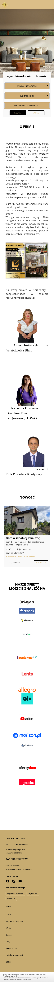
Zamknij (27, 976)
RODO (8, 962)
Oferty (8, 928)
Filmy (8, 941)
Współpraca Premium (14, 921)
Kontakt (9, 935)
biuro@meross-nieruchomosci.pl (19, 869)
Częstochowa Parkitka (15, 894)
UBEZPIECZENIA (12, 948)
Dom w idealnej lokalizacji (23, 538)
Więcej (36, 112)
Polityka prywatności (14, 955)
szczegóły (41, 563)
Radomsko (11, 899)
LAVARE (9, 914)
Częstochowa (33, 894)
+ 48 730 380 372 (12, 865)
